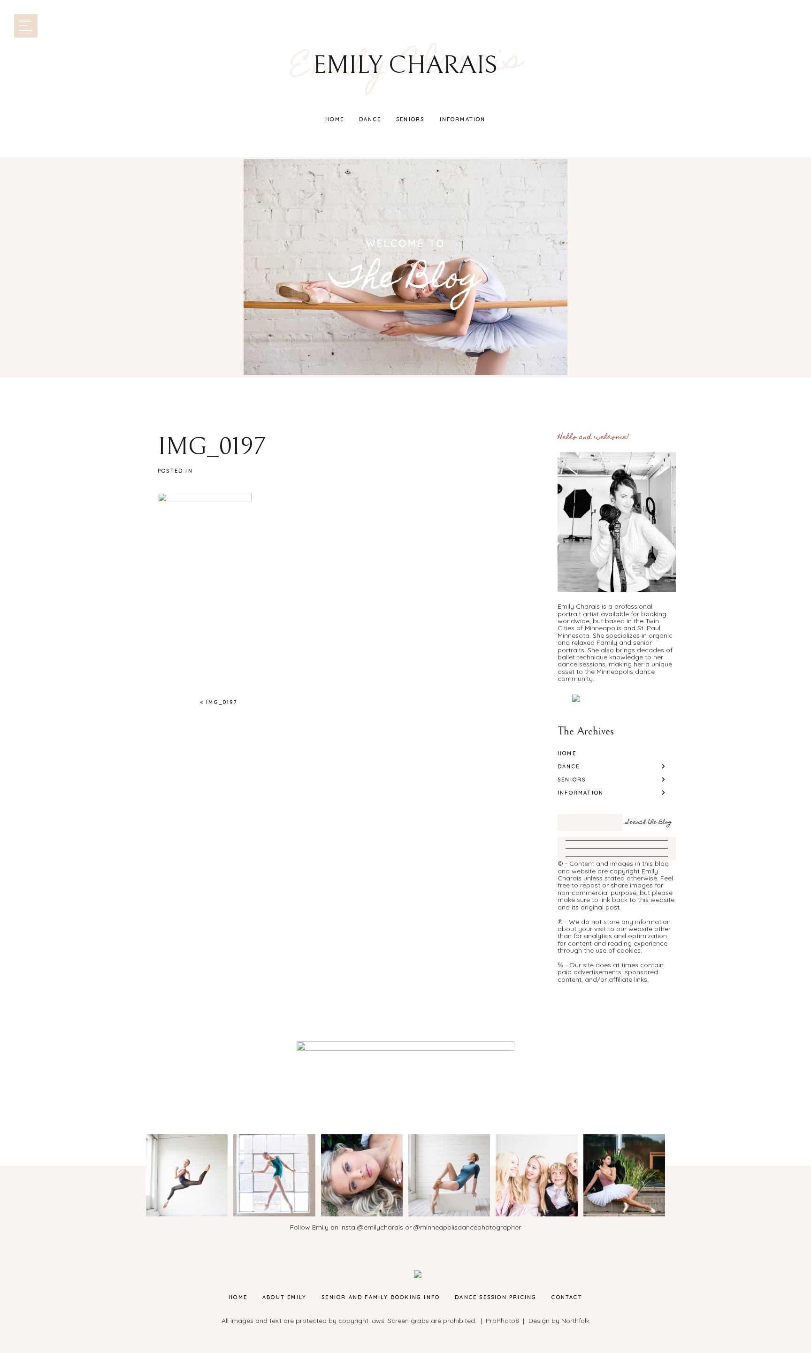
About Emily (284, 1297)
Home (334, 119)
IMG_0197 (221, 702)
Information (463, 119)
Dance (370, 119)
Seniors (410, 119)
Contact (566, 1297)
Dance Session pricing (495, 1297)
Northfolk (575, 1320)
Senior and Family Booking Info (380, 1297)
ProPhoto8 (502, 1320)
